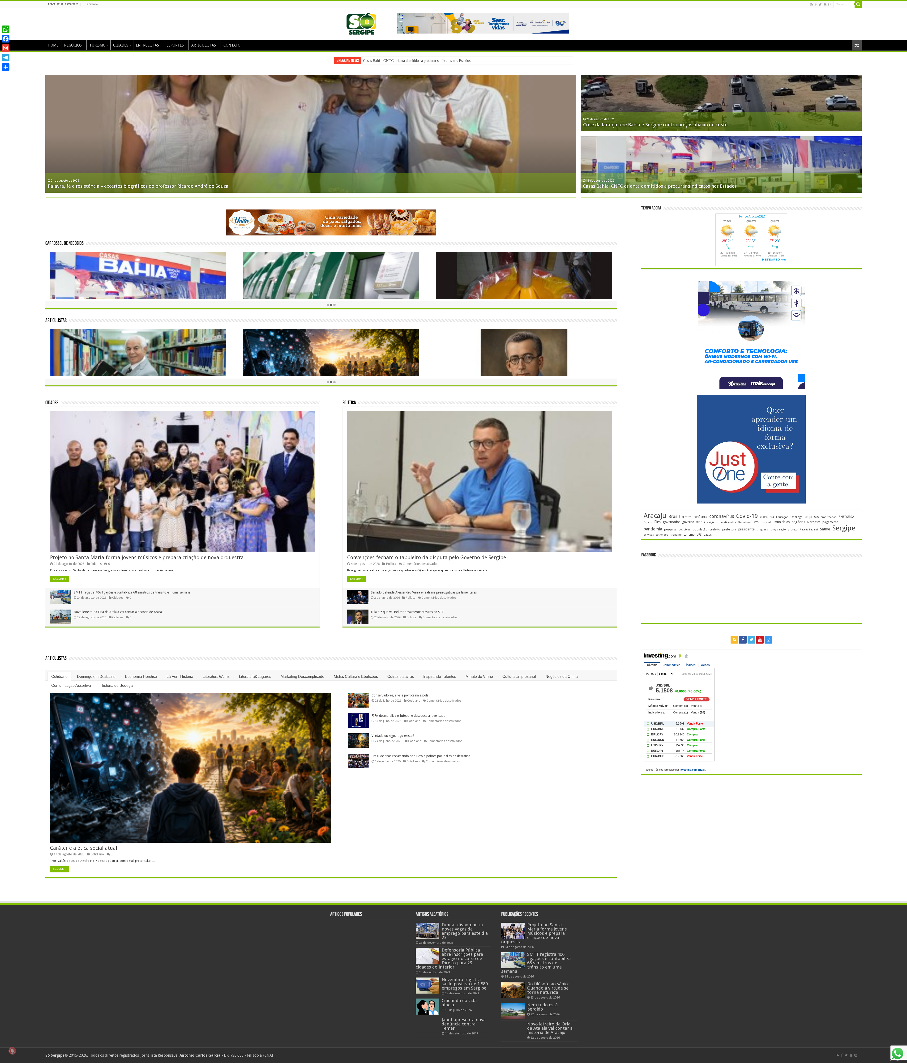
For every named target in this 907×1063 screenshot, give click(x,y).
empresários (828, 517)
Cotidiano (59, 677)
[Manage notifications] (12, 1050)
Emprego (797, 517)
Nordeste (813, 522)
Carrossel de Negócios (64, 243)
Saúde (825, 529)
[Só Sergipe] (361, 23)
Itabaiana (744, 522)
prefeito (715, 529)
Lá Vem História (180, 677)
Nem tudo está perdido (542, 1007)
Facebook (92, 4)
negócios (798, 522)
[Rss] (811, 4)
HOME (53, 45)
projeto (793, 529)
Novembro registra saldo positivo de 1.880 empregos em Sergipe (465, 983)
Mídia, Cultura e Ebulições (356, 677)
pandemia (653, 529)
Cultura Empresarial (519, 677)
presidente (746, 529)
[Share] (5, 67)
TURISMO (97, 45)
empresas (812, 517)
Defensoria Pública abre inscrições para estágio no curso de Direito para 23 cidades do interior (449, 958)
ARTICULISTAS (203, 45)
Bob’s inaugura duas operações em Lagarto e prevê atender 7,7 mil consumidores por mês (145, 186)
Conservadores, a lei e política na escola (400, 695)
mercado (766, 522)
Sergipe (843, 528)
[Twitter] (820, 4)
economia (767, 517)
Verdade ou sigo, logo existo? (393, 736)
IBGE (699, 522)
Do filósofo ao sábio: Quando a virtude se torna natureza (548, 988)
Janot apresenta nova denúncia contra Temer (464, 1024)
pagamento (830, 522)
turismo (689, 534)
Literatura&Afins (216, 677)
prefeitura (729, 529)
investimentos (727, 522)
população (700, 529)
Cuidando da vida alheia (459, 1002)
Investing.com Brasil (692, 769)
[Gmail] (5, 48)
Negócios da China (561, 677)
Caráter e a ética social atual (83, 848)
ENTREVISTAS (147, 45)
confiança (700, 517)
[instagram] (830, 4)
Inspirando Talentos (439, 677)
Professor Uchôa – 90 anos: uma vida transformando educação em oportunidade (670, 125)
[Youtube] (825, 4)
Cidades (51, 403)
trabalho (676, 534)
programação (778, 529)
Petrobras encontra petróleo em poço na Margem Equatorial (648, 186)
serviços (649, 534)
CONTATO (231, 45)
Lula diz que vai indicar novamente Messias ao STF (407, 612)
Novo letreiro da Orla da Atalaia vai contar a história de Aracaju (410, 61)
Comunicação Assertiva (71, 685)
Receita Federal (809, 529)
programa (763, 529)
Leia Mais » (59, 579)
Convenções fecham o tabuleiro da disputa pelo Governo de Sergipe (426, 557)
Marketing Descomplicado (302, 677)
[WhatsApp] (5, 29)
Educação (782, 517)
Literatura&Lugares (255, 677)
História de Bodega (116, 685)
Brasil (674, 516)
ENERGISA (846, 517)
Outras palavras (400, 677)
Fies (657, 522)
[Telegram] (5, 57)
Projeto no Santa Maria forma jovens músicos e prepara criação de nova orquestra (147, 557)
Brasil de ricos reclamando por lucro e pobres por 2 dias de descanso (421, 756)
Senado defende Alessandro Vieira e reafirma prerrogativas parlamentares (424, 592)
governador (671, 522)
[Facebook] (815, 4)
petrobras (685, 529)
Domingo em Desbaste (96, 677)
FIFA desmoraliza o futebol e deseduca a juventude (408, 715)
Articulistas (56, 321)
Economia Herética (141, 677)
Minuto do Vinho (479, 677)
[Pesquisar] (858, 4)
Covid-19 (747, 516)
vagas (708, 534)
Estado (648, 522)
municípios (782, 522)
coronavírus (721, 516)
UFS (699, 534)
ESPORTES (175, 45)
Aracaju (655, 516)
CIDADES (120, 45)
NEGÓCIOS (73, 45)
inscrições (710, 522)
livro (756, 522)
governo (688, 522)
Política (349, 403)
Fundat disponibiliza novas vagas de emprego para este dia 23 (465, 931)
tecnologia (662, 534)
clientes (686, 517)
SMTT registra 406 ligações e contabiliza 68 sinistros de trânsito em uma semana (132, 592)
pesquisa (670, 529)
